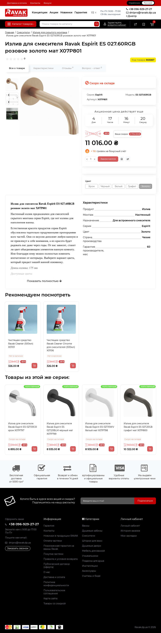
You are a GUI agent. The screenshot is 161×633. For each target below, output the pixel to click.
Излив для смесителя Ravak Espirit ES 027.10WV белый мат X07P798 (99, 427)
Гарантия (81, 12)
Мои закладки (129, 535)
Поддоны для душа (93, 560)
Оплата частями (53, 540)
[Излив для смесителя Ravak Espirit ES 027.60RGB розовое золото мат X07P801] (49, 106)
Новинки (66, 12)
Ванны (85, 525)
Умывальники (90, 555)
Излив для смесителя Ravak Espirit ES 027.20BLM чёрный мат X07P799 (60, 428)
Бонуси (47, 3)
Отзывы (67, 68)
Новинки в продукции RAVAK (61, 535)
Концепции (39, 12)
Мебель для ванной (93, 550)
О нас (47, 572)
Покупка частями (53, 554)
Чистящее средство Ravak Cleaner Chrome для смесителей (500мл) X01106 (61, 345)
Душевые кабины (92, 530)
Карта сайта (50, 598)
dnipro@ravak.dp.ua (19, 542)
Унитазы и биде (91, 575)
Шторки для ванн (92, 540)
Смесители (88, 535)
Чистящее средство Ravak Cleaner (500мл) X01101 (20, 343)
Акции (54, 12)
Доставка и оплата (17, 3)
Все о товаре (17, 68)
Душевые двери (91, 545)
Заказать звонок (17, 548)
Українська (134, 3)
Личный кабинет (130, 525)
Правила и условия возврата (61, 559)
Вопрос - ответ (92, 68)
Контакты (35, 3)
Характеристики (43, 68)
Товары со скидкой (55, 603)
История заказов (130, 530)
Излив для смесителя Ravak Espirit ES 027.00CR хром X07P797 (22, 427)
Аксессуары (89, 570)
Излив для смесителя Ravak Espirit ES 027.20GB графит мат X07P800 (138, 427)
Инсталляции (90, 565)
